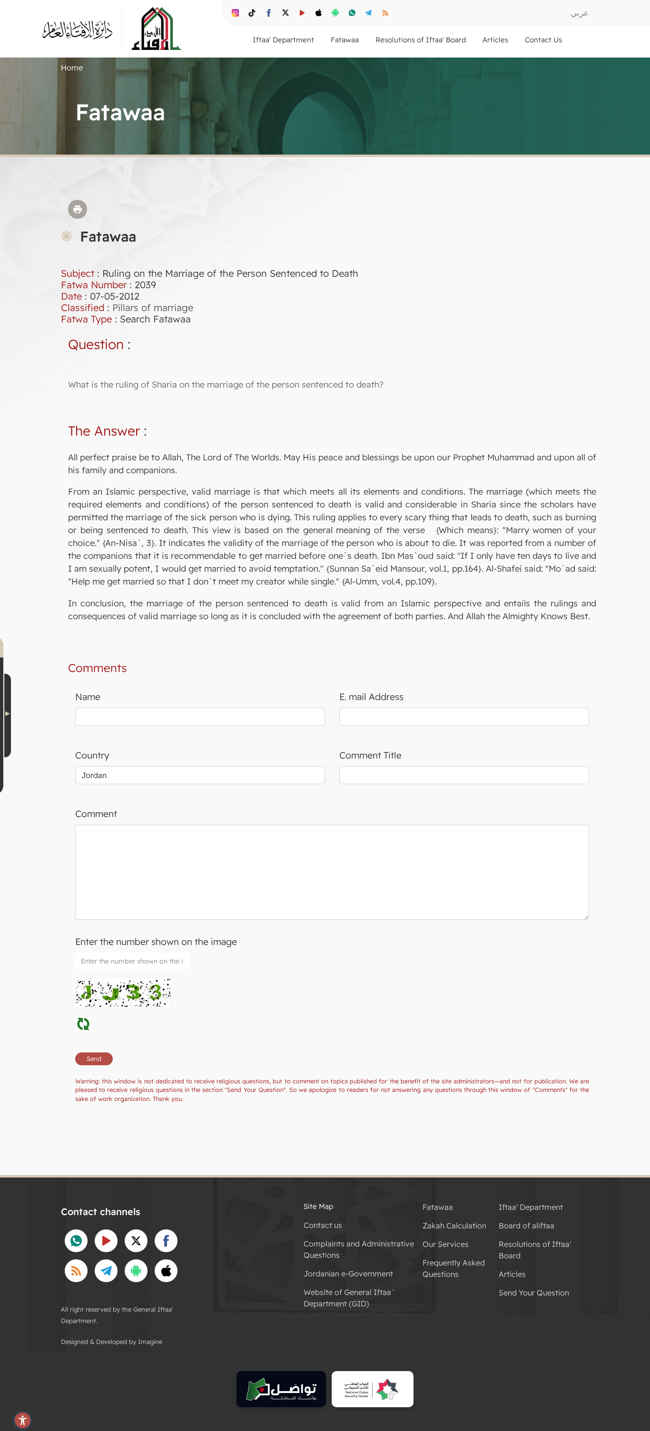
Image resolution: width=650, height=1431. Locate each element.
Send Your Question (534, 1292)
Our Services (446, 1244)
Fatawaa (438, 1207)
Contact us (323, 1225)
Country (92, 755)
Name (87, 696)
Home (72, 67)
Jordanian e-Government (348, 1273)
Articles (512, 1274)
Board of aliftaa (526, 1225)
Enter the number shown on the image (156, 941)
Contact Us (543, 39)
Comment (96, 813)
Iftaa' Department (531, 1207)
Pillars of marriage (152, 307)
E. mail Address (371, 696)
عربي (580, 12)
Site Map (318, 1206)
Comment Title (370, 755)
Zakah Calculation (454, 1225)
